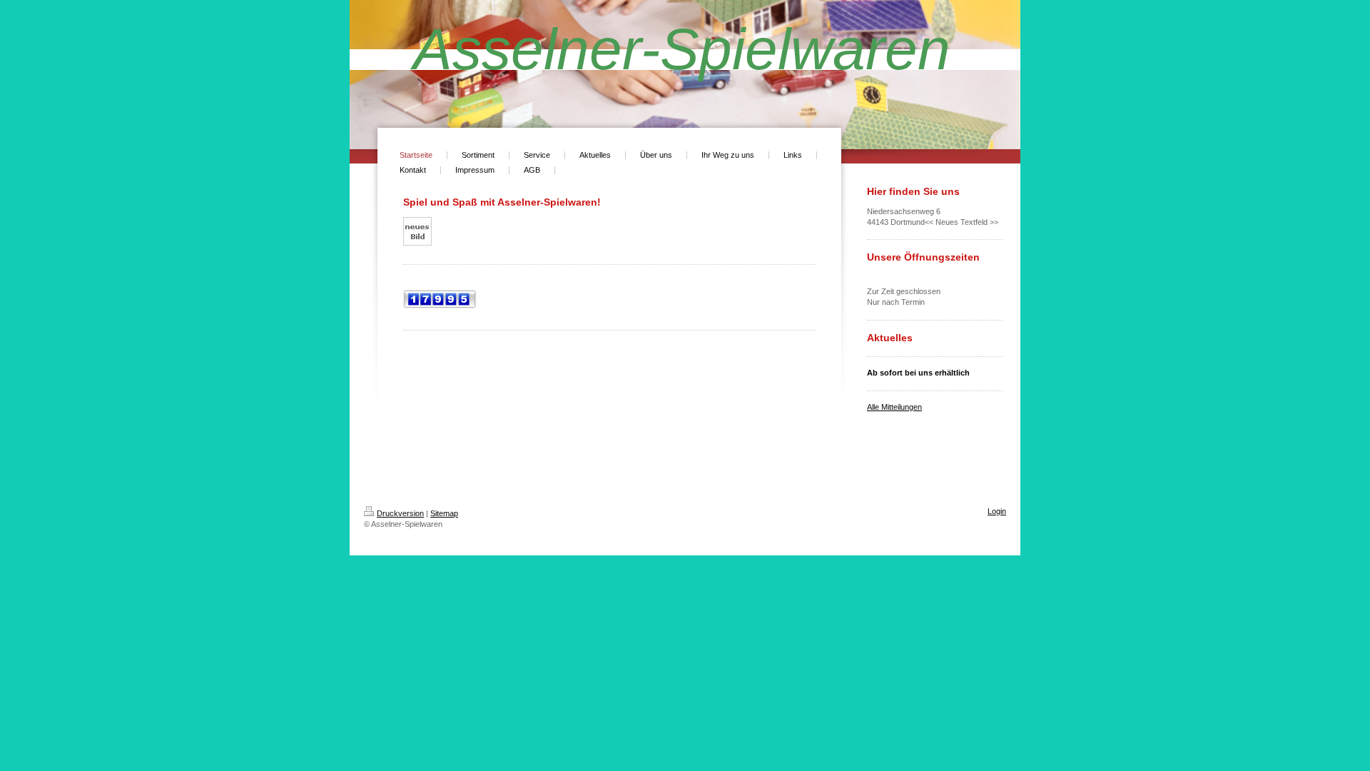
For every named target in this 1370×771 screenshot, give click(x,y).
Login (997, 511)
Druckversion (400, 513)
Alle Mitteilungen (894, 407)
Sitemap (444, 513)
